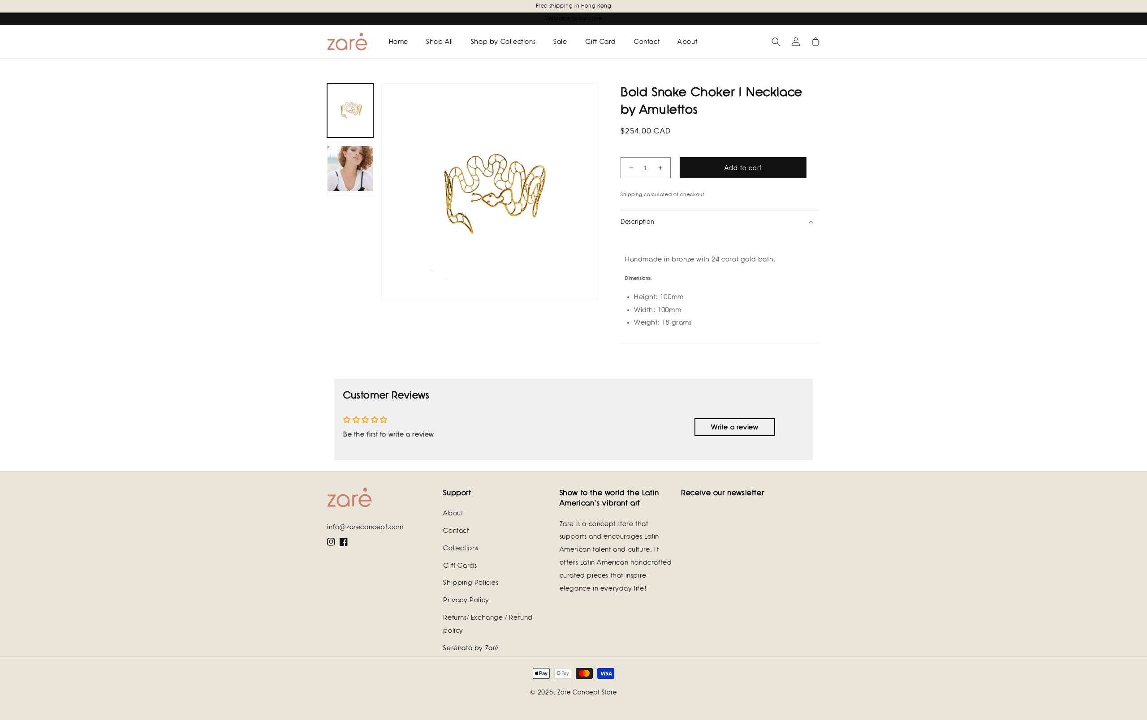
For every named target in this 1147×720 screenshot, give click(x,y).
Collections (461, 548)
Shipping (631, 194)
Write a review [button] (734, 427)
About (453, 513)
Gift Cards (460, 565)
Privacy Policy (466, 600)
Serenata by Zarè (471, 647)
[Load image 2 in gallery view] (350, 169)
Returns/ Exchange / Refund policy (488, 624)
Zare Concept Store (587, 692)
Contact (456, 530)
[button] (776, 41)
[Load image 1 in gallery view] (350, 110)
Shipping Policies (470, 582)
